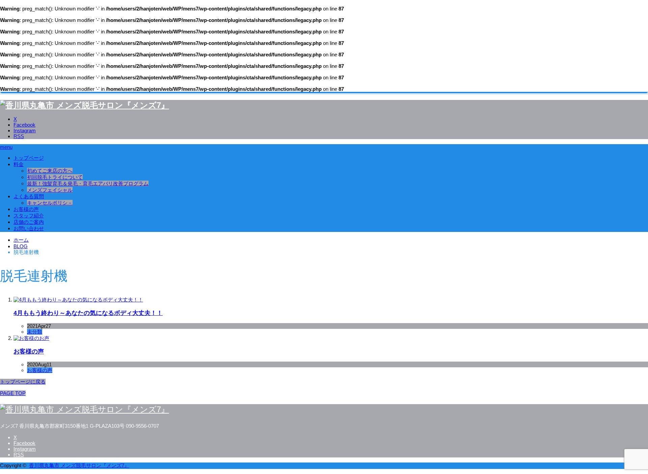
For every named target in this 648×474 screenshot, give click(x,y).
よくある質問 (29, 196)
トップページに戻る (23, 382)
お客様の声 (26, 209)
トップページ (29, 158)
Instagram (25, 130)
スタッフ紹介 (29, 215)
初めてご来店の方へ (50, 171)
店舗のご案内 (29, 222)
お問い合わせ (29, 228)
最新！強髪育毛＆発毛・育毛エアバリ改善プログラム (87, 183)
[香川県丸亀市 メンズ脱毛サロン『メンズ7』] (84, 105)
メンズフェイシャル (50, 190)
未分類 (34, 332)
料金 (19, 164)
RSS (19, 136)
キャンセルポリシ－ (50, 203)
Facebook (24, 125)
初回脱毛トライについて (55, 177)
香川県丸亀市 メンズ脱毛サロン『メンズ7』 (79, 465)
